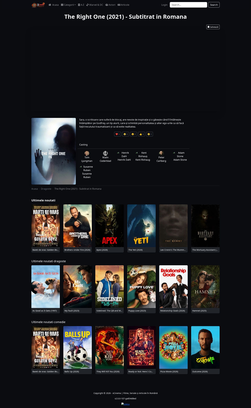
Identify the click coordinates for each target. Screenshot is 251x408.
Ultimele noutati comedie (48, 322)
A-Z (82, 4)
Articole (125, 4)
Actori (112, 4)
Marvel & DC (96, 4)
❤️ (117, 134)
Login (164, 4)
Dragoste (46, 188)
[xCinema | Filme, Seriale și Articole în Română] (38, 4)
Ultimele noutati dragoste (48, 261)
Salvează (214, 27)
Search (214, 4)
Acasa (55, 4)
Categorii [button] (69, 4)
